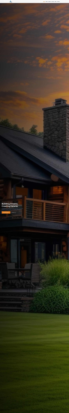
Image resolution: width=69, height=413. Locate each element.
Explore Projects (6, 212)
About (47, 1)
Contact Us (14, 212)
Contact (58, 1)
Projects (49, 1)
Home (44, 1)
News (55, 1)
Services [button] (52, 1)
